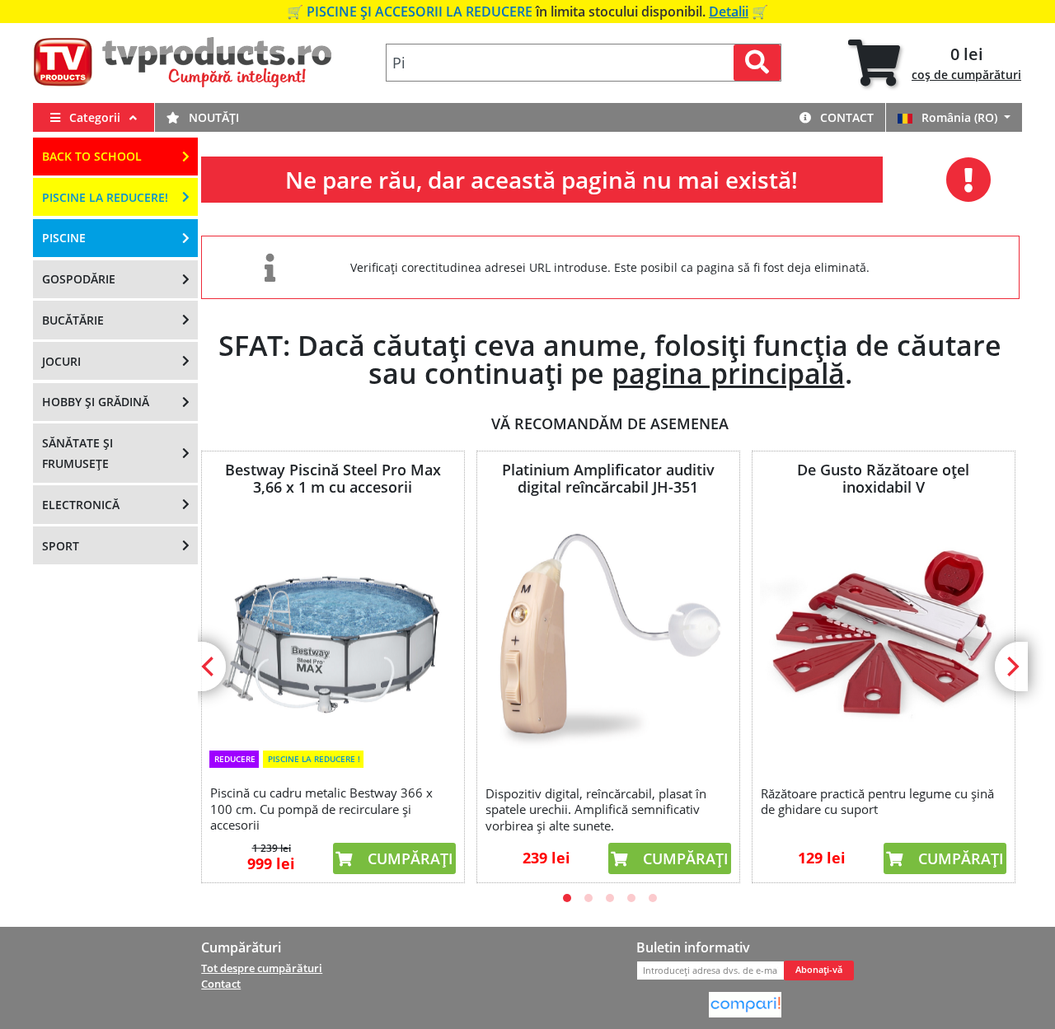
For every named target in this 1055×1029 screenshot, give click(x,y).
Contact (845, 117)
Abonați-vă (818, 969)
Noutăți (212, 117)
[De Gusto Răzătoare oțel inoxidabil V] (884, 637)
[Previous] (209, 666)
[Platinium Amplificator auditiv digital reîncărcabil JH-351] (608, 637)
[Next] (1011, 666)
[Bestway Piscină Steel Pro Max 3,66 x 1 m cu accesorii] (333, 627)
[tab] (934, 63)
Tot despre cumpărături (261, 968)
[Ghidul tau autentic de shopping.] (745, 1003)
